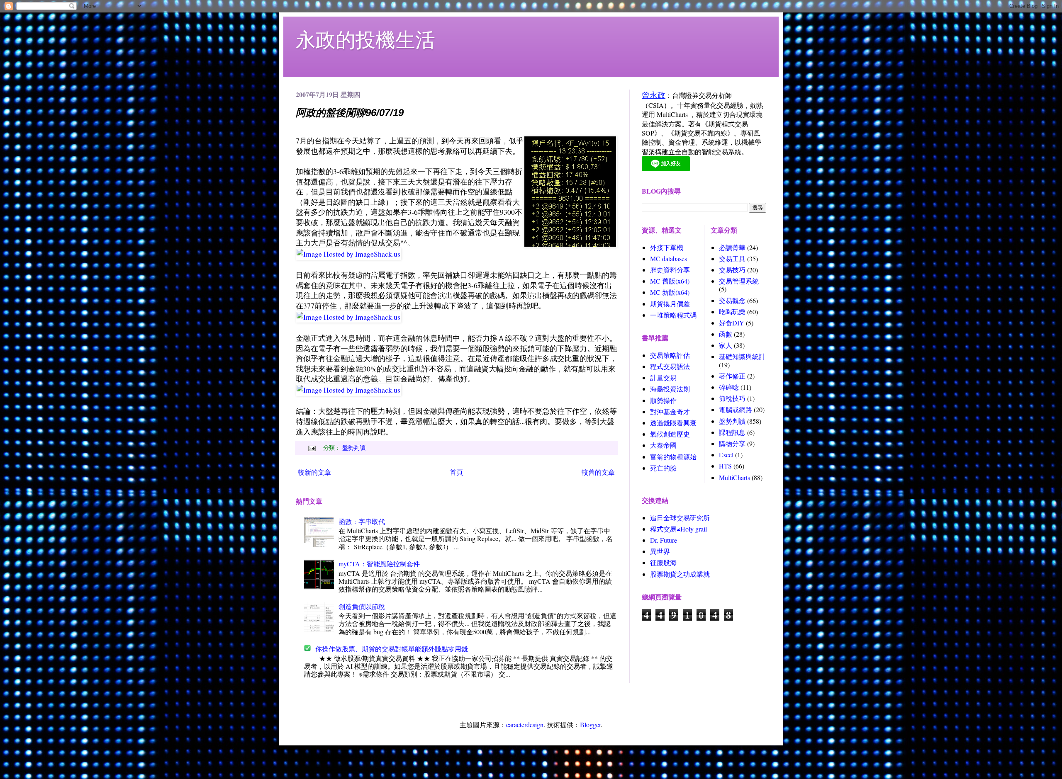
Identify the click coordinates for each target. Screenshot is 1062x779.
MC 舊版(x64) (669, 281)
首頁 (456, 472)
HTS (725, 465)
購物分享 (732, 443)
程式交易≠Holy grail (678, 528)
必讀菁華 (732, 247)
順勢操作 (663, 400)
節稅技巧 (732, 398)
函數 (725, 334)
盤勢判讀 (353, 447)
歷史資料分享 (670, 269)
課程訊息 (732, 432)
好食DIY (731, 322)
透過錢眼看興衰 (673, 422)
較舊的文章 (598, 472)
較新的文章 (314, 472)
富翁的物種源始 (673, 456)
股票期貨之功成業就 (680, 574)
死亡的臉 (663, 468)
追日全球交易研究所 (680, 517)
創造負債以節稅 (362, 606)
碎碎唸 (729, 387)
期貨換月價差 (670, 303)
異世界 (660, 551)
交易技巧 (732, 269)
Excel (726, 454)
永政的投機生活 (365, 39)
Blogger (590, 724)
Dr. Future (663, 540)
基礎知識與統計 (742, 356)
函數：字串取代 (362, 521)
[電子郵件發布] (311, 447)
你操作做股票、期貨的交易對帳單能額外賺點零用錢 (391, 648)
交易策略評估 (670, 355)
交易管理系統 (739, 281)
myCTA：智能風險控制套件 (379, 563)
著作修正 (732, 375)
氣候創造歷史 (670, 434)
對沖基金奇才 (670, 411)
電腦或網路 (735, 409)
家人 (725, 345)
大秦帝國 (663, 445)
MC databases (668, 258)
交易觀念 (732, 300)
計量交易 (663, 377)
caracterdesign (524, 724)
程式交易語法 (670, 366)
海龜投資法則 (670, 388)
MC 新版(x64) (669, 292)
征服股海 (663, 562)
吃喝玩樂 (732, 311)
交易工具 (732, 258)
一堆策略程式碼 (673, 315)
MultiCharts (734, 477)
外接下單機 (666, 247)
